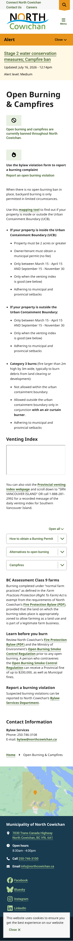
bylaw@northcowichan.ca (37, 739)
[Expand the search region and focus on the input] (64, 5)
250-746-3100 (28, 858)
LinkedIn (20, 908)
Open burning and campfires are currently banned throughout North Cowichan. (31, 133)
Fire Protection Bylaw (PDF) (44, 604)
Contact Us (14, 7)
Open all (54, 529)
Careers (31, 7)
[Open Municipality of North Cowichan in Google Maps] (36, 791)
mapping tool (29, 209)
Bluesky (19, 889)
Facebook (21, 880)
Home (10, 755)
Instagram (21, 899)
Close (13, 930)
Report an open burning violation (30, 175)
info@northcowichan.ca (37, 866)
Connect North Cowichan (23, 2)
